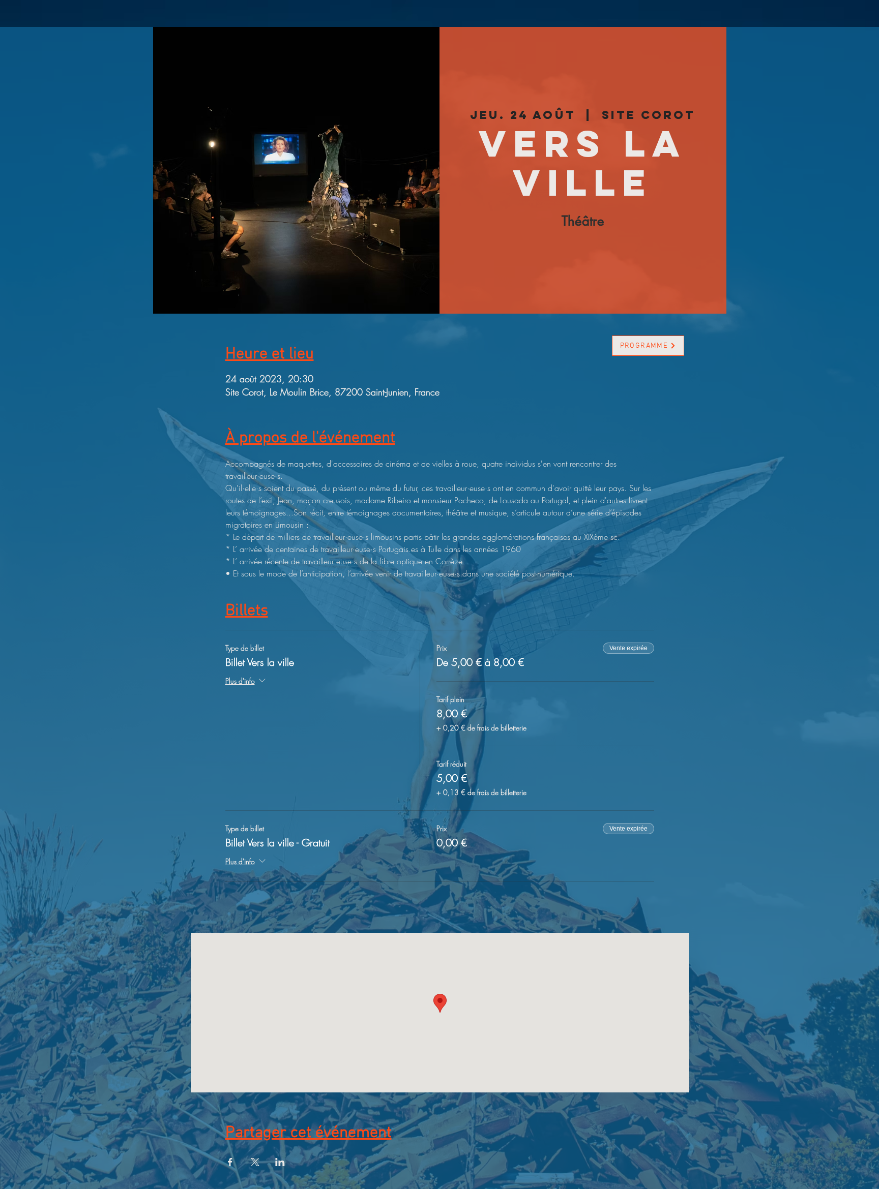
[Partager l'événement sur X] (255, 1162)
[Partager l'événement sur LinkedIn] (280, 1162)
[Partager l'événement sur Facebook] (230, 1162)
